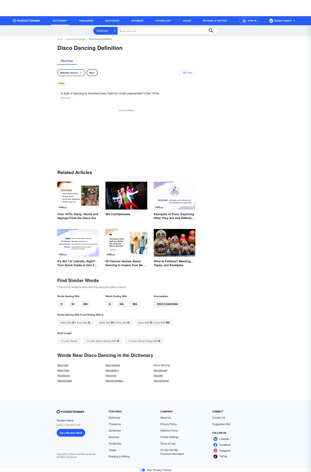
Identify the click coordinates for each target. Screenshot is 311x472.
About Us (165, 417)
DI (73, 304)
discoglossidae (114, 380)
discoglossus (161, 380)
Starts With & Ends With (75, 322)
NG (122, 304)
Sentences (115, 430)
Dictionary (102, 31)
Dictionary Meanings (76, 39)
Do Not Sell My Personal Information (172, 452)
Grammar (114, 437)
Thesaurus (115, 424)
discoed (158, 375)
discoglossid (64, 380)
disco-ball (63, 365)
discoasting (112, 370)
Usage (112, 450)
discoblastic (160, 370)
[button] (249, 20)
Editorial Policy (169, 430)
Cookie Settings (169, 437)
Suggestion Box (221, 424)
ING (135, 304)
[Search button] (212, 30)
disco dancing (167, 304)
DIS (85, 304)
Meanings (67, 61)
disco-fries (63, 370)
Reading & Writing (119, 456)
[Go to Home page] (26, 20)
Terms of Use (167, 443)
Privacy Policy (168, 424)
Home (60, 39)
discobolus (63, 375)
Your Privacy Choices (159, 470)
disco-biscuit (112, 365)
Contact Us (218, 417)
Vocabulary (115, 443)
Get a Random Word (71, 432)
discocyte (110, 375)
